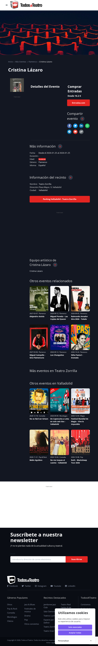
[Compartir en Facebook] (69, 126)
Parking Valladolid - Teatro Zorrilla (59, 199)
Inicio (10, 61)
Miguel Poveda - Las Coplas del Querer (59, 317)
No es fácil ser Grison (39, 419)
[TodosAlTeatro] (26, 5)
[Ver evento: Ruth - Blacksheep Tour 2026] (80, 442)
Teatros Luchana (51, 615)
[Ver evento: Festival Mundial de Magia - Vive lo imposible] (80, 401)
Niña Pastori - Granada (77, 356)
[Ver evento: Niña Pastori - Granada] (80, 337)
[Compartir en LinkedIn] (81, 126)
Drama (27, 615)
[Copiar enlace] (81, 132)
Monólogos (63, 416)
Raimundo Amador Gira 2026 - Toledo (79, 317)
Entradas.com (78, 103)
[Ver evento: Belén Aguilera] (39, 442)
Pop (81, 457)
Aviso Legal (50, 642)
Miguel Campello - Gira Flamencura (37, 356)
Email (12, 553)
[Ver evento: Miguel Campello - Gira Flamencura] (39, 337)
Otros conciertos (31, 624)
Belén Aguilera (36, 460)
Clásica (10, 621)
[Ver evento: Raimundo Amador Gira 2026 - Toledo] (80, 298)
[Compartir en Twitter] (75, 126)
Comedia (42, 416)
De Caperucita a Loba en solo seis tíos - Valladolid (59, 421)
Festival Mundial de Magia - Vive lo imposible (79, 421)
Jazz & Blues (29, 604)
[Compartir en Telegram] (69, 132)
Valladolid (43, 190)
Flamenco (33, 61)
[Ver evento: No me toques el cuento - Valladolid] (59, 442)
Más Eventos (20, 61)
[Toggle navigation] (6, 5)
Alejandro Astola (37, 316)
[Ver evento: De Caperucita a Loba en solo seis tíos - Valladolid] (59, 401)
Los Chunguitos (57, 355)
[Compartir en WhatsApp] (87, 126)
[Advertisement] (17, 136)
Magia (82, 416)
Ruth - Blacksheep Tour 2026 (79, 461)
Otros (9, 604)
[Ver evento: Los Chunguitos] (59, 337)
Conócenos (85, 604)
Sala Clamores (50, 611)
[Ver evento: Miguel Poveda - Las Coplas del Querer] (59, 298)
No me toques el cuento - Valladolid (58, 461)
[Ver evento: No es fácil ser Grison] (39, 401)
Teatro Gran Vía (50, 631)
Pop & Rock (43, 457)
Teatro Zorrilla (45, 184)
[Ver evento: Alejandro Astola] (39, 298)
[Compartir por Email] (75, 132)
